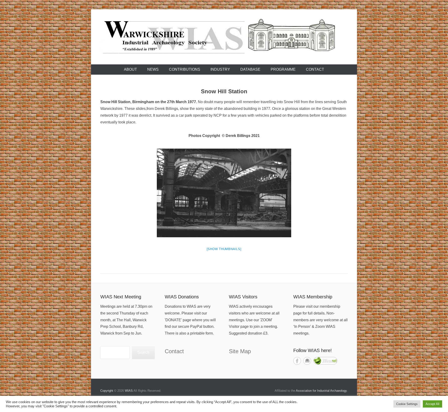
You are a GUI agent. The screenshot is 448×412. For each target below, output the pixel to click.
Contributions (184, 69)
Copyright (106, 390)
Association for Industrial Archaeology (321, 390)
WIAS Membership (312, 296)
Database (250, 69)
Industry (220, 69)
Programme (283, 69)
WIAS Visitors (243, 296)
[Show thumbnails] (224, 249)
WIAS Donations (182, 296)
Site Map (240, 351)
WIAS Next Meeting (120, 296)
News (153, 69)
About (130, 69)
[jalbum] (325, 363)
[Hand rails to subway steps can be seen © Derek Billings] (224, 193)
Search (143, 352)
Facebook (297, 361)
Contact (315, 69)
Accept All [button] (432, 404)
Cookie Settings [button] (407, 404)
